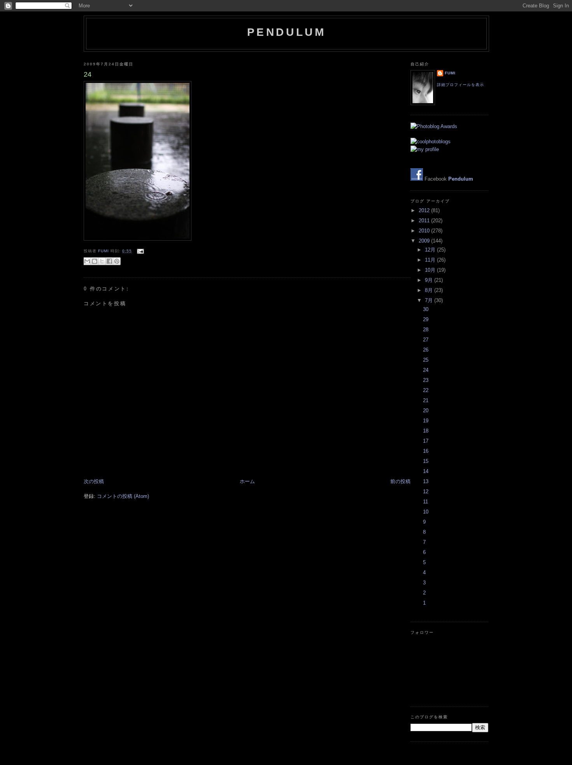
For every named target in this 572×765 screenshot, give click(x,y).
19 (425, 421)
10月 (431, 270)
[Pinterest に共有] (117, 261)
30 (425, 309)
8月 (429, 290)
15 (425, 461)
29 (425, 319)
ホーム (247, 481)
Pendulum (286, 32)
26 (425, 350)
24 (425, 370)
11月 (431, 260)
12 (425, 491)
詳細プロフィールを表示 (460, 85)
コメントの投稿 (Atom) (123, 496)
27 (425, 340)
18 (425, 431)
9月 (429, 280)
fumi (104, 251)
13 (425, 481)
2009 (425, 241)
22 (425, 390)
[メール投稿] (139, 251)
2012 (425, 210)
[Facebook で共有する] (109, 261)
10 (425, 512)
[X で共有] (102, 261)
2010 (425, 231)
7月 (429, 300)
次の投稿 (94, 481)
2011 (425, 220)
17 (425, 441)
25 (425, 360)
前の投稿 (400, 481)
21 (425, 400)
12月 (431, 250)
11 (425, 502)
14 (425, 471)
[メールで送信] (87, 261)
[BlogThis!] (94, 261)
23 (425, 380)
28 (425, 329)
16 (425, 451)
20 (425, 410)
